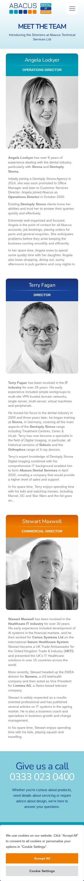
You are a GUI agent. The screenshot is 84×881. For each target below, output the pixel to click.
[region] (42, 853)
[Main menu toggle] (72, 8)
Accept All (42, 858)
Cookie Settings (42, 871)
